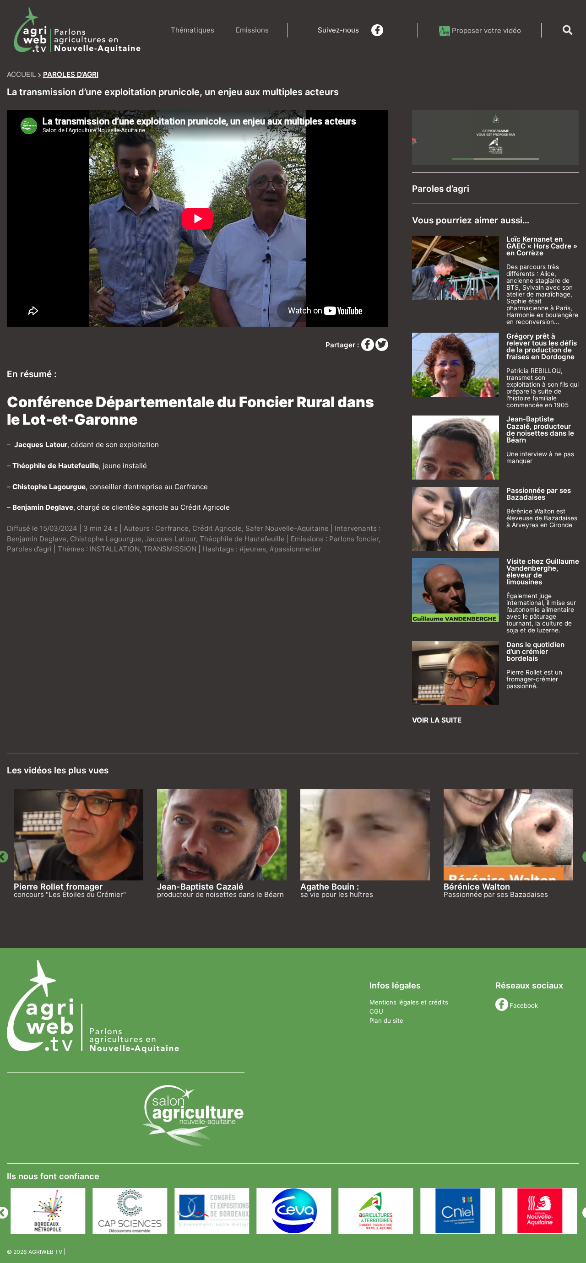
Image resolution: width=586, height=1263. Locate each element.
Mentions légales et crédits (408, 1002)
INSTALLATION (115, 549)
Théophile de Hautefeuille (242, 538)
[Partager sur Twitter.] (381, 344)
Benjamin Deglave (36, 538)
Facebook (524, 1005)
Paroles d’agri (29, 549)
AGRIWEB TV (45, 1251)
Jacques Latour (170, 538)
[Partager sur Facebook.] (368, 344)
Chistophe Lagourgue (105, 538)
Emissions (252, 30)
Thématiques (192, 30)
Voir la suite (436, 720)
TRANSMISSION (169, 549)
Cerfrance (172, 528)
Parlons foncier (354, 538)
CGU (376, 1011)
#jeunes (252, 549)
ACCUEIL (21, 74)
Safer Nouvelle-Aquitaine (287, 528)
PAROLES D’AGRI (70, 74)
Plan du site (386, 1020)
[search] (567, 30)
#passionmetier (295, 549)
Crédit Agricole (217, 528)
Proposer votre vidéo (486, 30)
